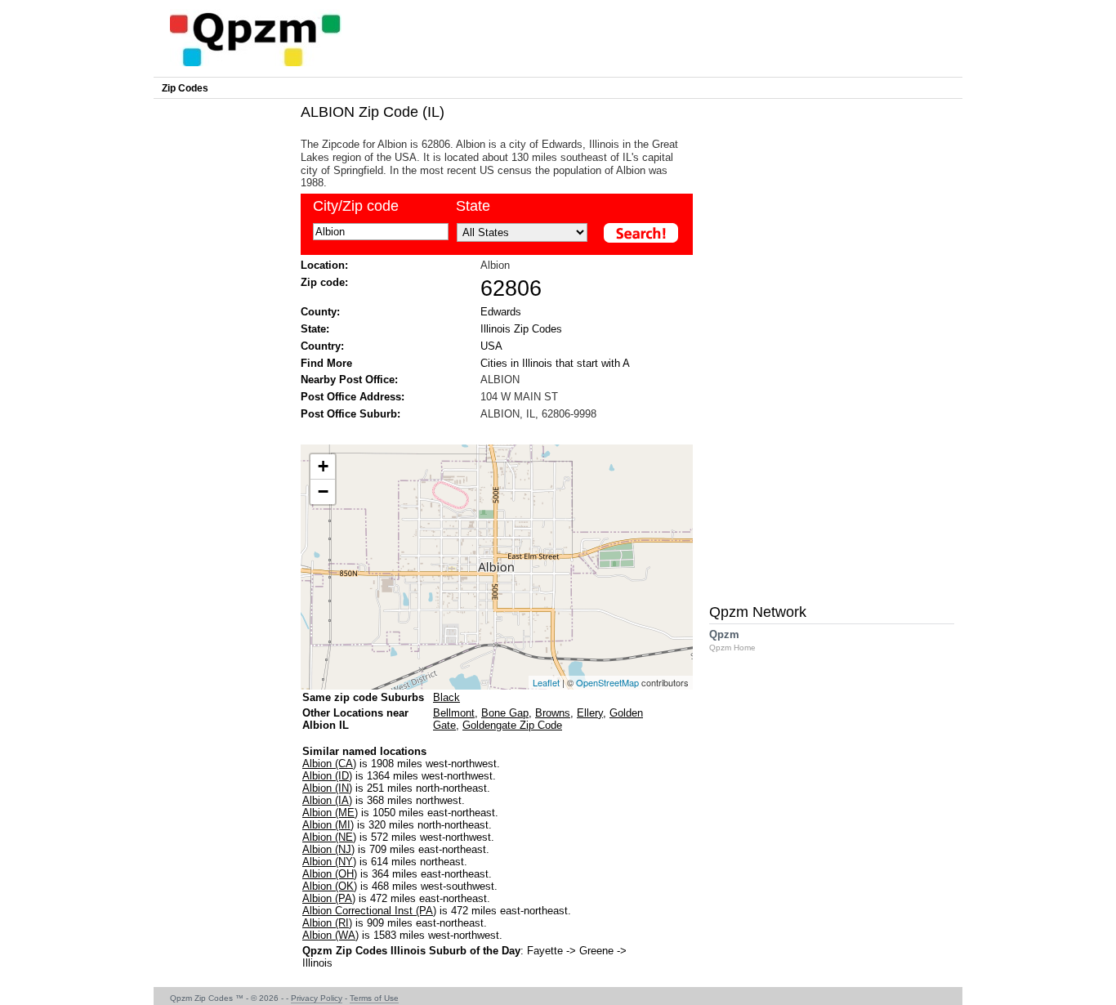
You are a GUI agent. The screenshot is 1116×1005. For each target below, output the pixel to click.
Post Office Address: (352, 397)
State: (315, 329)
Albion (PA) (328, 898)
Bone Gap (505, 713)
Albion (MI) (328, 825)
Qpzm (732, 640)
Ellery (590, 713)
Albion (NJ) (328, 849)
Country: (322, 346)
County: (320, 312)
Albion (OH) (329, 874)
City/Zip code (356, 206)
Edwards (500, 312)
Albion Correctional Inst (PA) (369, 910)
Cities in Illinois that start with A (555, 363)
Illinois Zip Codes (521, 329)
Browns (552, 713)
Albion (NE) (329, 837)
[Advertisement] (488, 431)
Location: (324, 265)
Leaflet (546, 682)
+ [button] (323, 466)
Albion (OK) (329, 886)
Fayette (545, 951)
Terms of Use (374, 998)
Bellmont (454, 713)
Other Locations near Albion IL (355, 719)
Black (446, 697)
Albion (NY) (329, 861)
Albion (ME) (330, 812)
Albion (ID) (327, 776)
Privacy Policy (316, 998)
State (473, 206)
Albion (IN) (327, 788)
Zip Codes (185, 88)
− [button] (323, 491)
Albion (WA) (330, 935)
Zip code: (324, 282)
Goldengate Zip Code (512, 725)
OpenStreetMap (607, 682)
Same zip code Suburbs (363, 697)
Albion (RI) (327, 923)
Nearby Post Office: (349, 379)
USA (491, 346)
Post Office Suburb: (350, 414)
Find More (326, 363)
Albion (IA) (327, 800)
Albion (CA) (329, 763)
